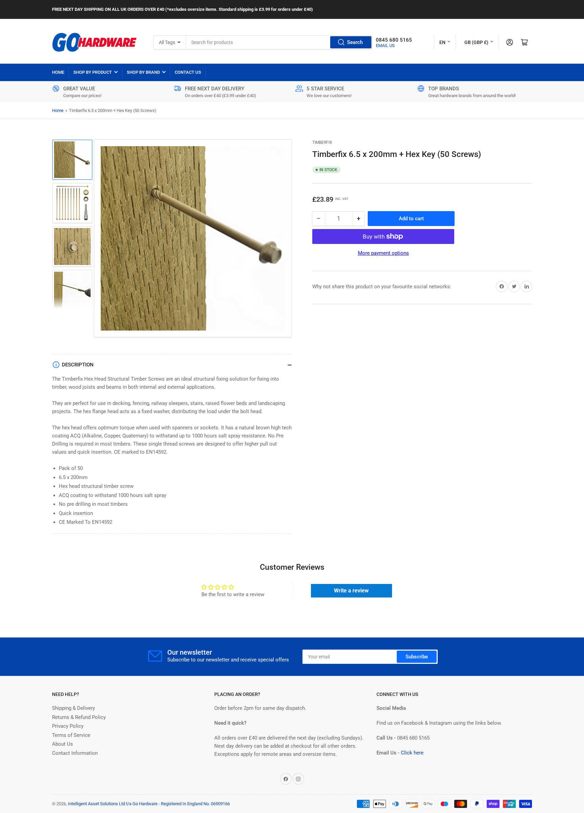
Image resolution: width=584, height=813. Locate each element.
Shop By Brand (143, 72)
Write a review (351, 590)
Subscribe (417, 657)
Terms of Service (71, 735)
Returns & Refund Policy (79, 717)
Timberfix (322, 142)
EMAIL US (385, 45)
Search (355, 42)
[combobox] (279, 42)
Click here (412, 753)
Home (58, 72)
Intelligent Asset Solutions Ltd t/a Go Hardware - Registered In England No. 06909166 (149, 803)
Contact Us (188, 72)
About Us (62, 744)
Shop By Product (92, 72)
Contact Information (75, 753)
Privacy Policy (67, 726)
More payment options (383, 253)
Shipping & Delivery (73, 708)
